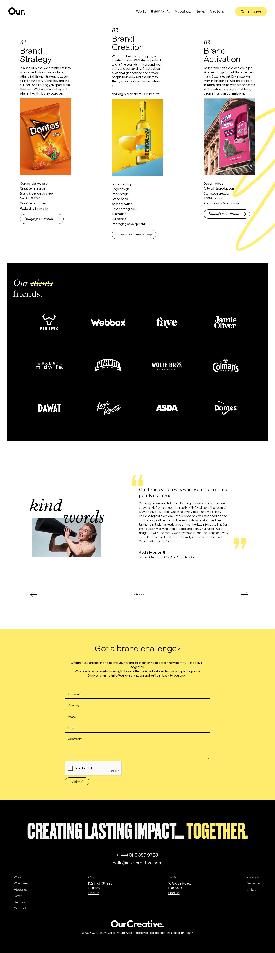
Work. (141, 11)
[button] (33, 594)
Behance (253, 883)
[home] (17, 11)
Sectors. (217, 11)
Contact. (20, 908)
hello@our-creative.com (138, 862)
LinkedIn (253, 889)
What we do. (160, 11)
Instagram (254, 877)
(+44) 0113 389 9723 (137, 854)
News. (200, 11)
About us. (183, 11)
